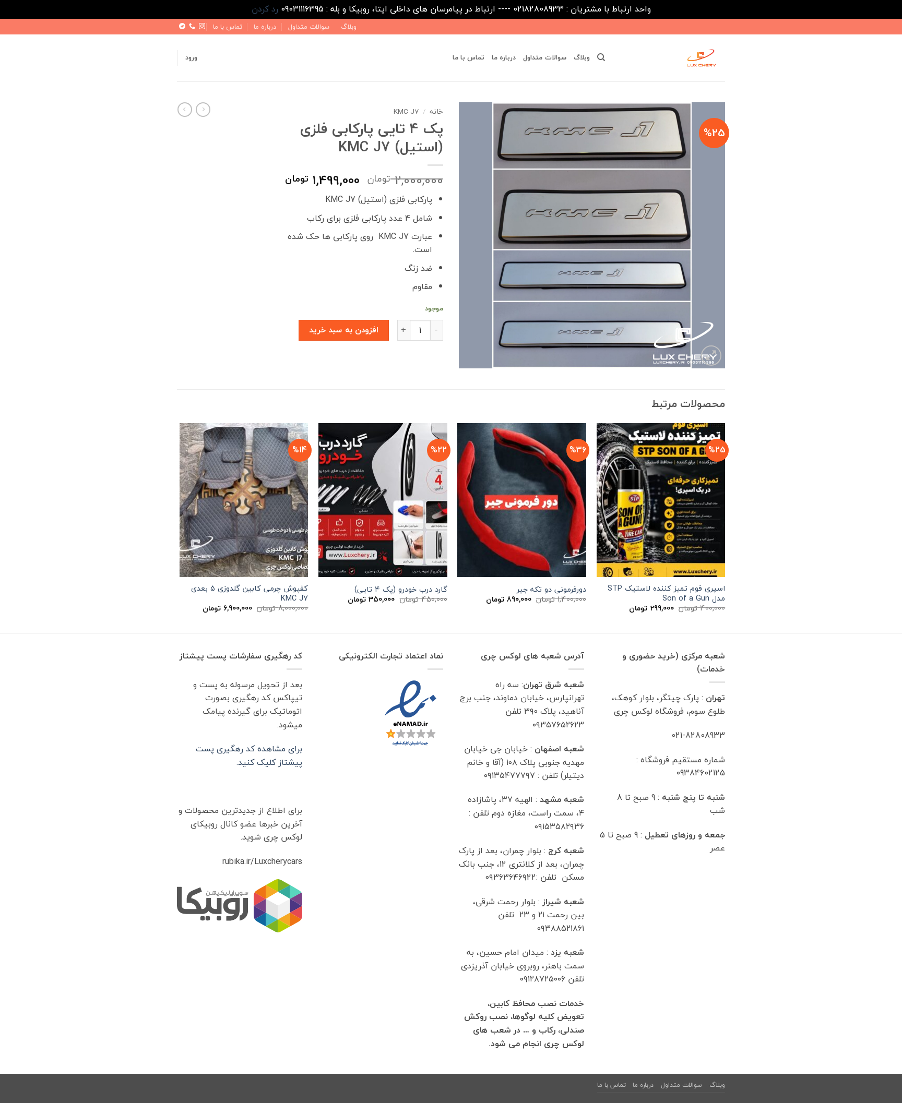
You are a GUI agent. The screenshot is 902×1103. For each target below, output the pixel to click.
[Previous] (724, 527)
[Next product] (203, 109)
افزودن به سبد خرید (343, 330)
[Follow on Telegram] (182, 26)
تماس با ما (227, 26)
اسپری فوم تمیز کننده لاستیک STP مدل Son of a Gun (666, 593)
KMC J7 (406, 111)
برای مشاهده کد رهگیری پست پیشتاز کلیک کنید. (249, 755)
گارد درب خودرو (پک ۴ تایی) (400, 590)
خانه (436, 111)
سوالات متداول (308, 26)
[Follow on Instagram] (202, 26)
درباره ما (265, 26)
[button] (191, 57)
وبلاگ (349, 26)
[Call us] (192, 26)
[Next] (180, 527)
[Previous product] (184, 109)
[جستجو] (601, 57)
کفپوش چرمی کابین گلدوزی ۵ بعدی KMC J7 (249, 593)
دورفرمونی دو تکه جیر (551, 590)
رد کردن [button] (265, 9)
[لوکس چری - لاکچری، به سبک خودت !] (673, 57)
